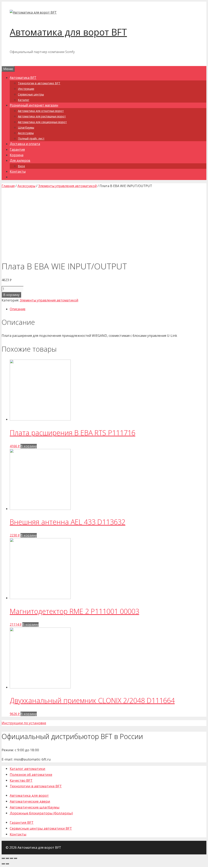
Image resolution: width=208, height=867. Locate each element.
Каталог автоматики (27, 768)
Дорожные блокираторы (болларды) (41, 813)
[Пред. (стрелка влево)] (3, 863)
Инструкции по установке (24, 723)
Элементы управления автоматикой (67, 186)
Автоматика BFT (23, 77)
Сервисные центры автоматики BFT (41, 828)
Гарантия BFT (22, 822)
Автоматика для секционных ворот (42, 122)
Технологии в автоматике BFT (39, 83)
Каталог (23, 100)
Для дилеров (20, 160)
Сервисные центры (31, 94)
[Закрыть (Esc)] (3, 858)
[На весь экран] (11, 858)
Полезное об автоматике (31, 774)
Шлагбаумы (26, 127)
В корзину (11, 295)
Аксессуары (26, 133)
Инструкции (26, 89)
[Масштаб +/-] (15, 858)
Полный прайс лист (31, 138)
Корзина (16, 155)
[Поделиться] (7, 858)
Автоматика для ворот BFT (68, 32)
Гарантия (17, 149)
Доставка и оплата (25, 144)
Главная (8, 186)
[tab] (108, 309)
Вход (21, 166)
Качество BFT (21, 780)
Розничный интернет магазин (34, 105)
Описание (17, 309)
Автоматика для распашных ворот (42, 116)
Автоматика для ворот (29, 795)
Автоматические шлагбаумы (35, 807)
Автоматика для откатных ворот (41, 111)
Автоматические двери (30, 801)
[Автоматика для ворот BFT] (33, 12)
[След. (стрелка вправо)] (7, 863)
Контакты (18, 171)
